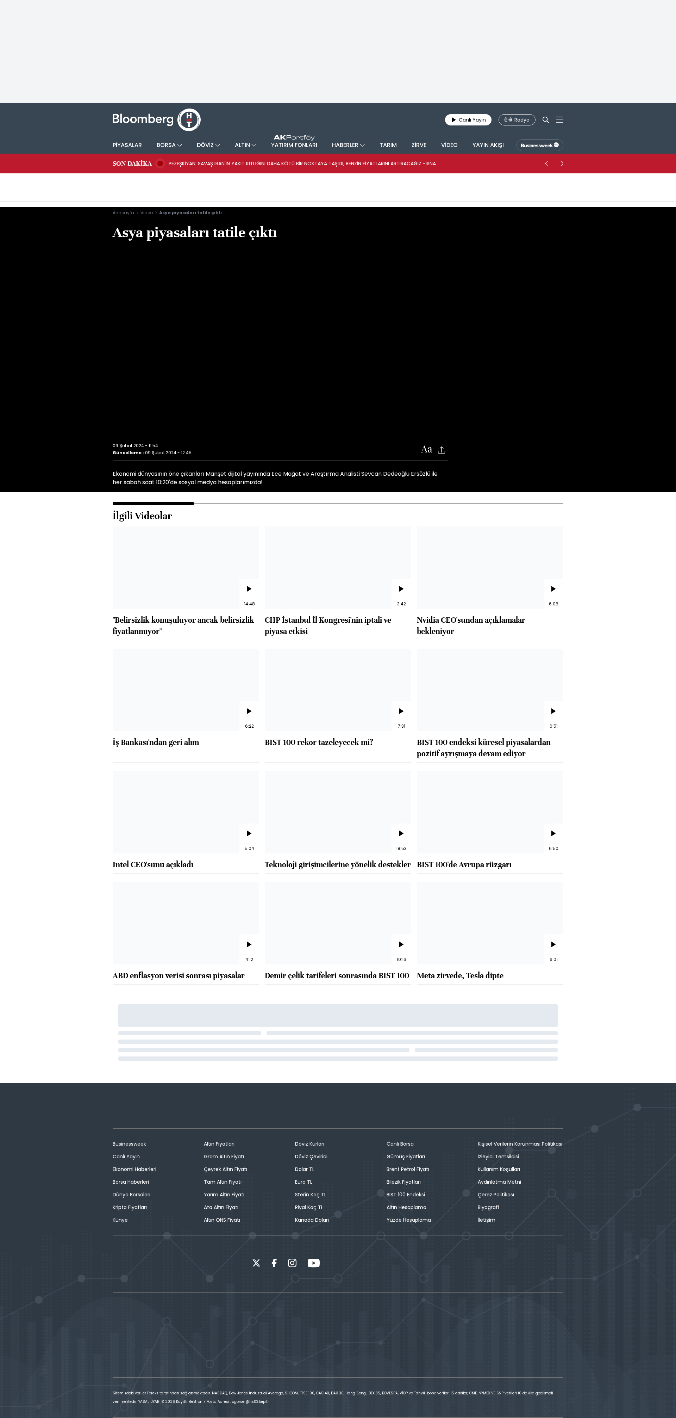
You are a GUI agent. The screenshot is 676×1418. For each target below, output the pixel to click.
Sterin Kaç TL (310, 1194)
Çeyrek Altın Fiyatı (225, 1169)
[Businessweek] (369, 1315)
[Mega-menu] (559, 120)
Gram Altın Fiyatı (224, 1156)
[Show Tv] (431, 1315)
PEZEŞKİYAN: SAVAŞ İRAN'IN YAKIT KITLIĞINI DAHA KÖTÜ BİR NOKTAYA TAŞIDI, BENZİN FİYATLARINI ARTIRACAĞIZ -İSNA (302, 163)
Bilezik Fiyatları (404, 1181)
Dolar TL (304, 1169)
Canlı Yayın (126, 1156)
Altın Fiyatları (219, 1143)
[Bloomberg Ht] (307, 1315)
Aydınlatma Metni (499, 1181)
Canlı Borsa (400, 1143)
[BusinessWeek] (540, 145)
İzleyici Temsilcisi (498, 1156)
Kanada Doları (312, 1219)
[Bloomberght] (157, 120)
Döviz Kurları (309, 1143)
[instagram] (292, 1264)
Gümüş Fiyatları (406, 1156)
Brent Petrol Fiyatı (408, 1169)
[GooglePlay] (176, 1264)
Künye (120, 1219)
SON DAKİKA (132, 163)
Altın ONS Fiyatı (222, 1219)
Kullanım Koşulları (499, 1169)
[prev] (546, 163)
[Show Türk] (492, 1315)
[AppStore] (130, 1264)
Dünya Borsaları (131, 1194)
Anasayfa (123, 213)
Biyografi (488, 1207)
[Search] (546, 120)
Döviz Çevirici (311, 1156)
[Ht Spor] (245, 1315)
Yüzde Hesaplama (409, 1219)
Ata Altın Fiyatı (221, 1207)
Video (146, 213)
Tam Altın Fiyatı (223, 1181)
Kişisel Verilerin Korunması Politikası (520, 1143)
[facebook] (274, 1264)
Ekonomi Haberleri (134, 1169)
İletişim (486, 1219)
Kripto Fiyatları (130, 1207)
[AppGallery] (223, 1264)
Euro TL (303, 1181)
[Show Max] (554, 1315)
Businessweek (129, 1143)
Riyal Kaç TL (309, 1207)
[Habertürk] (121, 1315)
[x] (256, 1264)
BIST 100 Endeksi (406, 1194)
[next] (562, 163)
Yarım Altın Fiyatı (224, 1194)
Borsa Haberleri (131, 1181)
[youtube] (314, 1264)
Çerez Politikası (496, 1194)
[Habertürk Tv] (183, 1315)
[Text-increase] (426, 449)
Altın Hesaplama (406, 1207)
